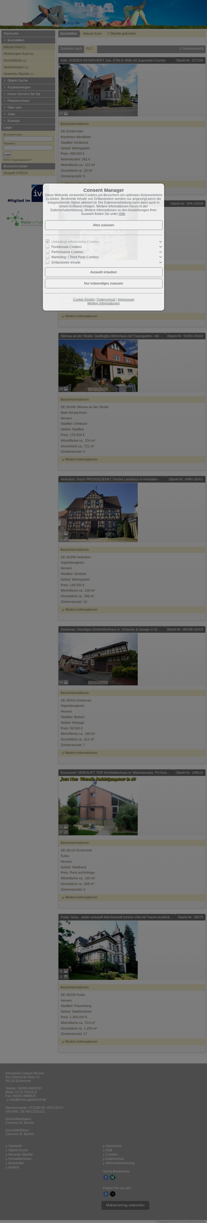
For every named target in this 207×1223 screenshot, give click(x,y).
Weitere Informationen (103, 303)
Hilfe (122, 214)
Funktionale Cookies (66, 247)
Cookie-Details (84, 299)
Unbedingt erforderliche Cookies (75, 242)
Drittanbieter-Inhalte (66, 262)
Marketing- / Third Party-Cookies (75, 257)
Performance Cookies (67, 252)
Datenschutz (106, 299)
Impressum (126, 299)
